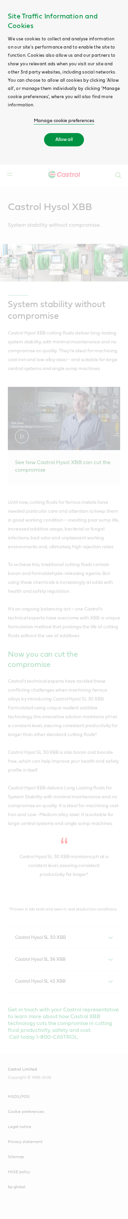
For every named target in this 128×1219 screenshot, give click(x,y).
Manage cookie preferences (64, 120)
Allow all (64, 139)
